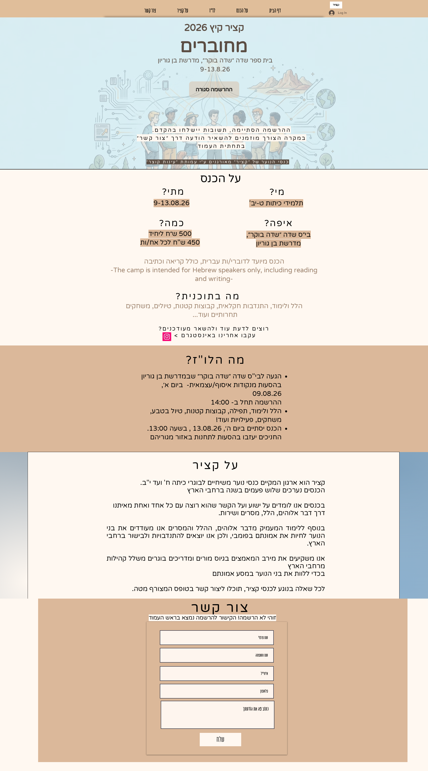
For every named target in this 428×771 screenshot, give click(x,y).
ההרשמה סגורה (214, 89)
